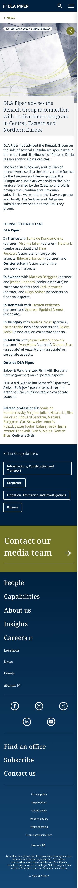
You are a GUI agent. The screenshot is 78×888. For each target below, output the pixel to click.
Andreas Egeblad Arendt (44, 309)
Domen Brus (63, 344)
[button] (39, 549)
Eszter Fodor (13, 327)
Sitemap (36, 845)
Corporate (14, 483)
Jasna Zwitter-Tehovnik (46, 340)
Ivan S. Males (42, 431)
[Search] (60, 6)
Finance (12, 507)
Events (9, 673)
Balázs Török (46, 426)
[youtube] (51, 722)
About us (17, 610)
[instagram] (39, 706)
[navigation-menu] (71, 6)
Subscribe (19, 760)
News (11, 18)
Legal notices (39, 802)
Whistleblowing (39, 827)
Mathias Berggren (43, 276)
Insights (16, 624)
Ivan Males (27, 344)
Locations (11, 650)
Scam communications (39, 835)
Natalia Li (65, 243)
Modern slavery (39, 818)
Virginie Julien (30, 243)
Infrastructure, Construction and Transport (30, 468)
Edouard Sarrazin (31, 258)
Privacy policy (39, 794)
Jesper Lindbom (22, 281)
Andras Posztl (41, 322)
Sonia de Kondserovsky (45, 238)
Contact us (20, 773)
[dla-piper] (16, 6)
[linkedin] (27, 722)
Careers (15, 637)
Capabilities (22, 596)
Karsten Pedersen (46, 305)
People (14, 582)
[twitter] (63, 706)
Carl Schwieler (51, 286)
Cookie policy (39, 810)
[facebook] (15, 706)
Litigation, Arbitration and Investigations (36, 495)
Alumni (10, 685)
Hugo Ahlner (35, 291)
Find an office (25, 746)
